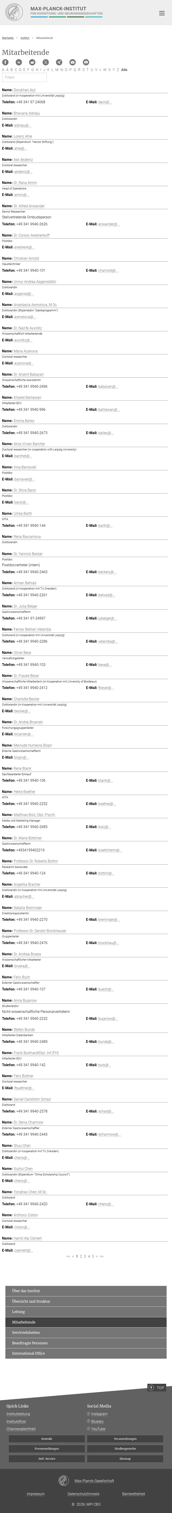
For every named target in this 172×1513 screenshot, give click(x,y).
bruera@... (22, 966)
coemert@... (23, 1250)
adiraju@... (22, 125)
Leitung (18, 1312)
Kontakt (46, 1438)
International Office (28, 1353)
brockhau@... (108, 943)
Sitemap (125, 1458)
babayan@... (108, 386)
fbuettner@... (24, 1088)
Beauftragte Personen (30, 1343)
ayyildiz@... (23, 340)
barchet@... (23, 456)
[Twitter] (45, 62)
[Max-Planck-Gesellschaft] (66, 1481)
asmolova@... (25, 317)
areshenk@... (24, 247)
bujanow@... (108, 1018)
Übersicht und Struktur (31, 1301)
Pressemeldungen (47, 1448)
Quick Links (17, 1406)
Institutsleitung (18, 1414)
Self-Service (47, 1458)
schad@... (106, 1111)
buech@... (106, 989)
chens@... (22, 1158)
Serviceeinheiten (26, 1332)
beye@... (105, 665)
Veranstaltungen (125, 1438)
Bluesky (97, 1421)
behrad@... (106, 595)
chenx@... (22, 1181)
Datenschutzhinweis (83, 1494)
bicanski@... (24, 734)
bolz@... (104, 827)
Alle (124, 70)
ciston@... (22, 1227)
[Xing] (59, 62)
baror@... (21, 502)
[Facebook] (5, 62)
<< (68, 1256)
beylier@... (22, 711)
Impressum (36, 1494)
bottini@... (106, 873)
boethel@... (107, 804)
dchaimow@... (109, 1134)
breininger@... (109, 919)
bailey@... (106, 433)
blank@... (105, 780)
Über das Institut (26, 1291)
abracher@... (24, 896)
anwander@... (109, 224)
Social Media (99, 1406)
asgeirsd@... (24, 294)
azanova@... (24, 363)
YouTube (98, 1429)
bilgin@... (21, 757)
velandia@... (108, 641)
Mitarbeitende (23, 1322)
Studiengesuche (125, 1448)
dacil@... (105, 102)
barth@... (105, 525)
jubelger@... (107, 618)
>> (101, 1256)
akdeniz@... (23, 172)
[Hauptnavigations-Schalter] (161, 13)
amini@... (21, 195)
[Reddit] (32, 62)
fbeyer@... (106, 688)
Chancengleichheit (21, 1429)
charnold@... (108, 270)
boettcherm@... (110, 850)
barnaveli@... (24, 479)
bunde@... (106, 1042)
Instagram (99, 1414)
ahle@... (20, 148)
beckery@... (107, 572)
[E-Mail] (72, 62)
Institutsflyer (16, 1421)
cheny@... (106, 1204)
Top (160, 1388)
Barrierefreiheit (133, 1494)
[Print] (86, 62)
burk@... (104, 1065)
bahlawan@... (109, 409)
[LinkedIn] (18, 62)
